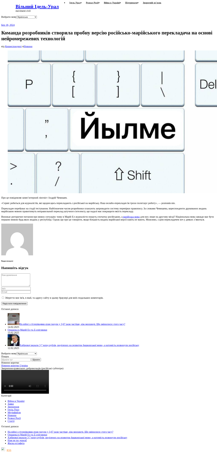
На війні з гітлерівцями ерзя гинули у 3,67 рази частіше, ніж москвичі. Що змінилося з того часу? (60, 431)
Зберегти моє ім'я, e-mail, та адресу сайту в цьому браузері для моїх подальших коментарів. (54, 297)
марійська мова (131, 216)
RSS (9, 450)
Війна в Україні (16, 401)
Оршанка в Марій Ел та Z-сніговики (27, 434)
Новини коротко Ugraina (14, 365)
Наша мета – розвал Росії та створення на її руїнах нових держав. (62, 21)
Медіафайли (14, 412)
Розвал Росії (14, 418)
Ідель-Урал (13, 409)
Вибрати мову (9, 17)
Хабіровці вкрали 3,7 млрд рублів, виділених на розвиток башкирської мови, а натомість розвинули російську (67, 437)
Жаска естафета (16, 443)
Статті (11, 421)
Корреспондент (13, 46)
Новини (28, 46)
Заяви (11, 404)
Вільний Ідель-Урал (37, 6)
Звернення (13, 406)
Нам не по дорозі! (17, 440)
